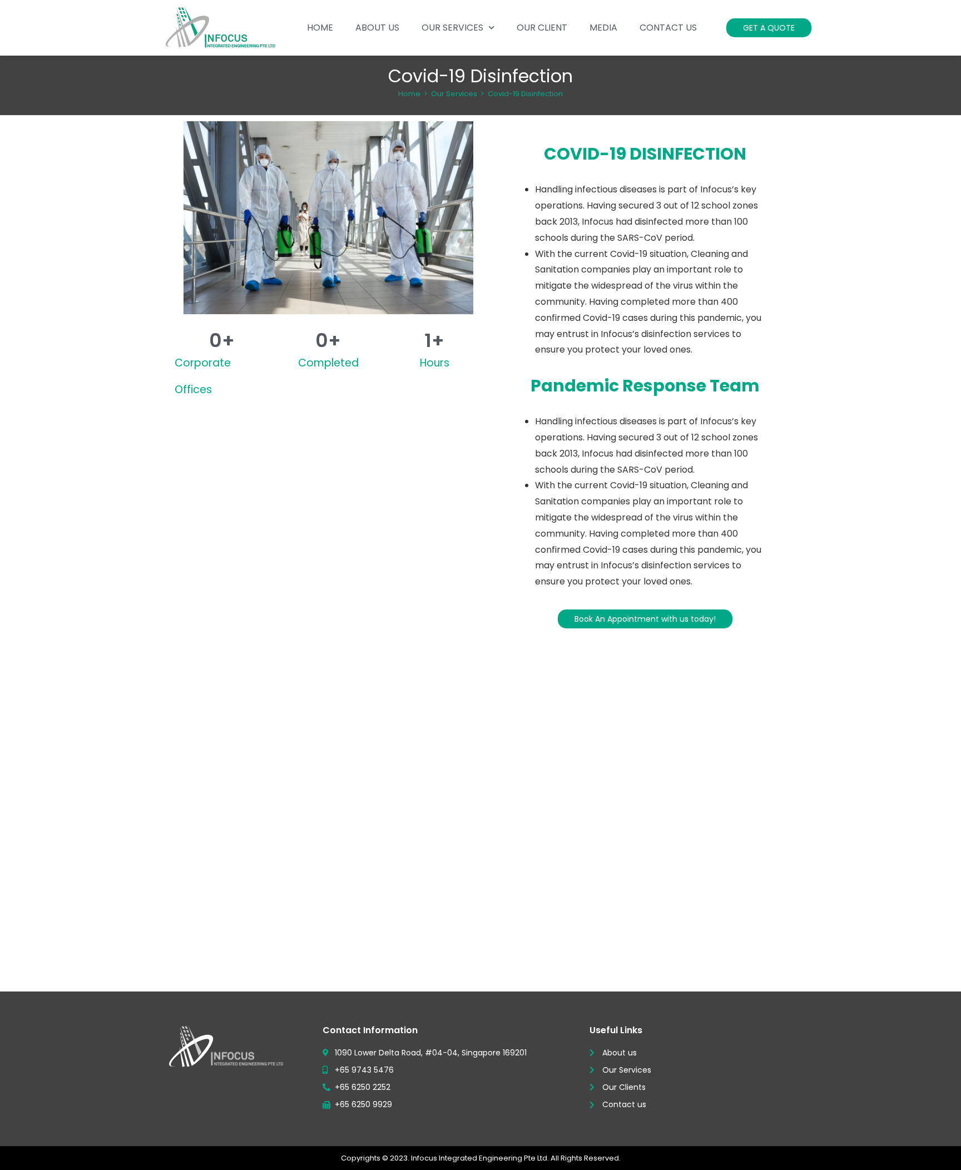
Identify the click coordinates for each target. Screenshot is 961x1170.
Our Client (542, 27)
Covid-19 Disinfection (525, 93)
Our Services (452, 27)
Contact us (668, 27)
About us (377, 27)
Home (320, 27)
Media (603, 27)
